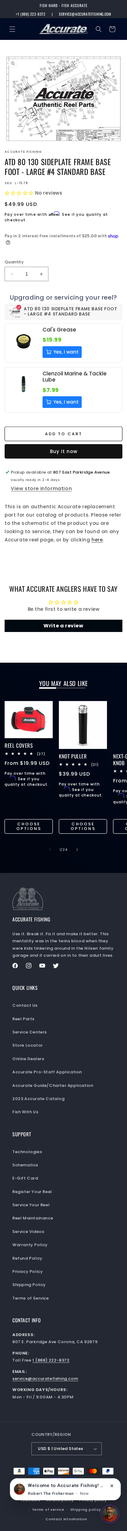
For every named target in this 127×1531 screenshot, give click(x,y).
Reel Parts (23, 1019)
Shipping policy (85, 1509)
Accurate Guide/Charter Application (52, 1085)
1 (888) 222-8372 (51, 1360)
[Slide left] (50, 849)
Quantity (14, 262)
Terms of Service (30, 1298)
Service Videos (28, 1231)
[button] (12, 29)
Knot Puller (73, 756)
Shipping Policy (29, 1285)
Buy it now (63, 451)
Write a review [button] (63, 625)
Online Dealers (28, 1059)
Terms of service (48, 1509)
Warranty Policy (30, 1245)
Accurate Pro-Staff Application (47, 1072)
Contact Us (25, 1005)
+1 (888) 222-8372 (30, 14)
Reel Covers (19, 745)
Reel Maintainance (32, 1218)
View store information (41, 488)
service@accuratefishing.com (85, 14)
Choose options (28, 826)
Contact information (66, 1519)
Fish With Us (25, 1112)
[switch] (110, 1514)
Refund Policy (27, 1258)
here (97, 540)
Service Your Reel (31, 1205)
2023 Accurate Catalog (38, 1099)
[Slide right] (77, 849)
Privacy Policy (27, 1271)
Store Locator (27, 1045)
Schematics (25, 1165)
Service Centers (29, 1032)
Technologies (27, 1152)
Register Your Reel (32, 1192)
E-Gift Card (25, 1178)
